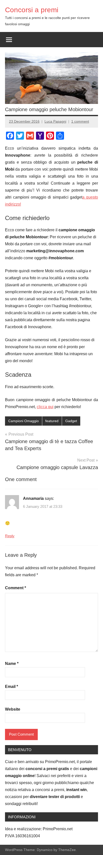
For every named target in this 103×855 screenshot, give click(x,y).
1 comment (80, 121)
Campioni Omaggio (23, 421)
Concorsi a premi (31, 10)
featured (51, 421)
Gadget (71, 421)
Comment (15, 588)
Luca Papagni (55, 121)
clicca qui (45, 407)
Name (11, 663)
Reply (9, 536)
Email (11, 686)
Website (12, 709)
